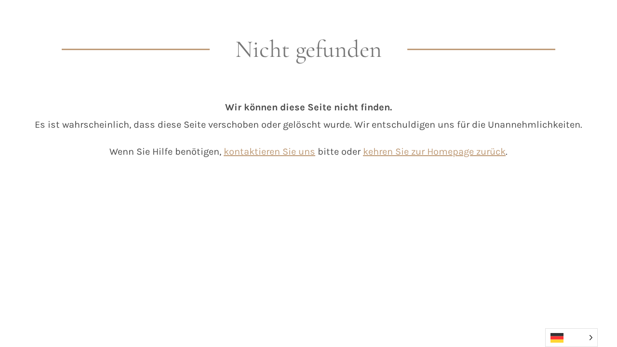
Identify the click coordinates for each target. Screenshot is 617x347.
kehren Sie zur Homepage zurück (434, 151)
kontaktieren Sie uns (269, 151)
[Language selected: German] (571, 337)
